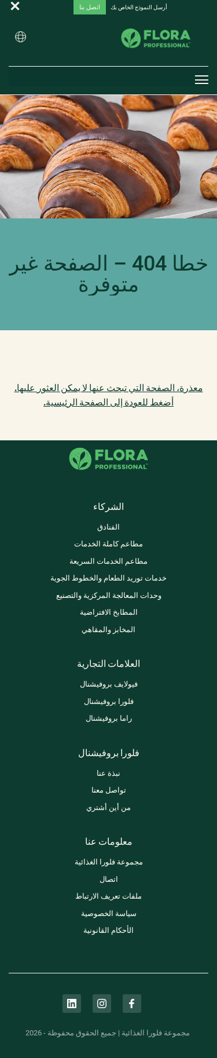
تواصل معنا (108, 790)
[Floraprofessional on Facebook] (132, 1003)
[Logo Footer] (109, 447)
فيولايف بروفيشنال (109, 684)
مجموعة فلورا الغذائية (109, 862)
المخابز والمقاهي (108, 629)
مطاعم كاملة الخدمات (108, 543)
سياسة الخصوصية (109, 913)
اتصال (109, 879)
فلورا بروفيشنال (109, 701)
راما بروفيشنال (109, 718)
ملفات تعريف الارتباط (108, 896)
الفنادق (108, 527)
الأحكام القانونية (108, 930)
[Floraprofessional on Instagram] (102, 1003)
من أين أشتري (108, 807)
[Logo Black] (160, 25)
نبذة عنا (108, 773)
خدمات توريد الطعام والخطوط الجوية (108, 578)
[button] (20, 41)
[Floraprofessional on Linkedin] (71, 1003)
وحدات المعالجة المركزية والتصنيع (108, 595)
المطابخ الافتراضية (109, 612)
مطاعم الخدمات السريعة (108, 561)
